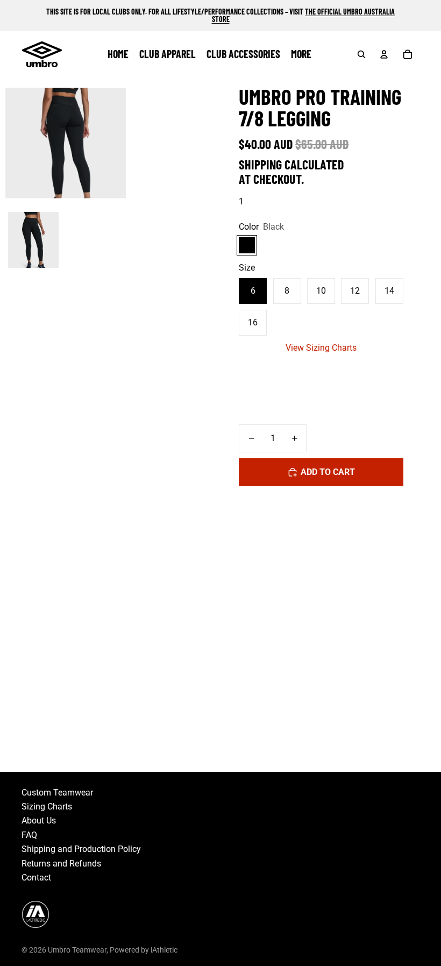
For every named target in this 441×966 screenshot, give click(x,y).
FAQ (29, 835)
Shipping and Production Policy (81, 849)
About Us (39, 820)
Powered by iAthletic (143, 950)
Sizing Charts (47, 806)
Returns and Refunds (61, 863)
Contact (36, 877)
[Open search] (361, 54)
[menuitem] (301, 54)
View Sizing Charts (321, 348)
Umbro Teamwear (77, 950)
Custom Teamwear (57, 792)
